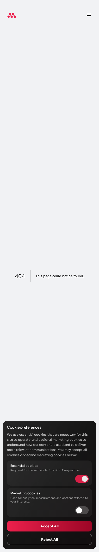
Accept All (49, 526)
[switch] (82, 510)
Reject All (49, 539)
